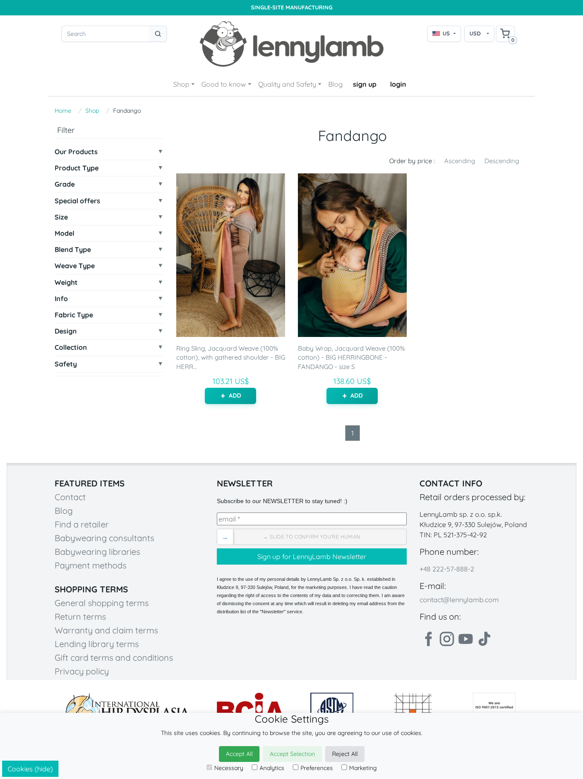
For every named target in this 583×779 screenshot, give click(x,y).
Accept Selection (292, 754)
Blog (335, 84)
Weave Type (75, 266)
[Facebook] (428, 639)
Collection (71, 347)
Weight (66, 282)
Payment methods (90, 565)
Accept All (239, 754)
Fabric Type (74, 315)
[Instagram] (446, 639)
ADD (235, 395)
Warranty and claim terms (106, 630)
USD (475, 33)
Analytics (271, 768)
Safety (66, 364)
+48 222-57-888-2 (447, 569)
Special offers (77, 201)
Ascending (459, 161)
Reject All (345, 754)
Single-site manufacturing (291, 7)
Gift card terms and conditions (114, 657)
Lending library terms (97, 643)
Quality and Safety (287, 84)
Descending (501, 161)
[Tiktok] (484, 639)
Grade (65, 184)
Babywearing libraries (97, 551)
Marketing (363, 768)
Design (66, 331)
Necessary (228, 768)
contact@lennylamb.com (459, 599)
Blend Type (73, 250)
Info (61, 299)
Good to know (223, 84)
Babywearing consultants (104, 538)
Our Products (76, 152)
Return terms (80, 616)
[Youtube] (465, 639)
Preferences (316, 768)
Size (61, 217)
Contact (70, 497)
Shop (181, 84)
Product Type (77, 168)
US (446, 33)
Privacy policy (82, 671)
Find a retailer (82, 524)
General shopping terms (102, 602)
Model (64, 233)
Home (63, 110)
